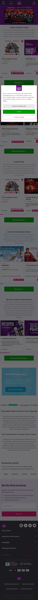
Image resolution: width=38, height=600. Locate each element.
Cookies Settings (19, 117)
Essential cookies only (19, 106)
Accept (19, 111)
